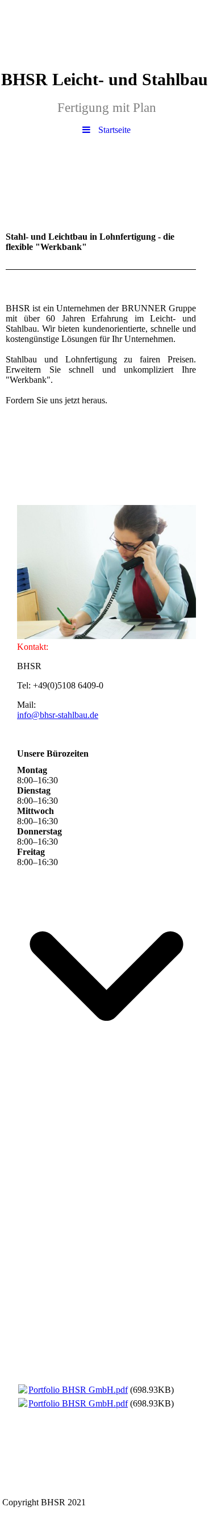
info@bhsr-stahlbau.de (57, 715)
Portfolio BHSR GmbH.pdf (78, 1390)
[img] (106, 31)
